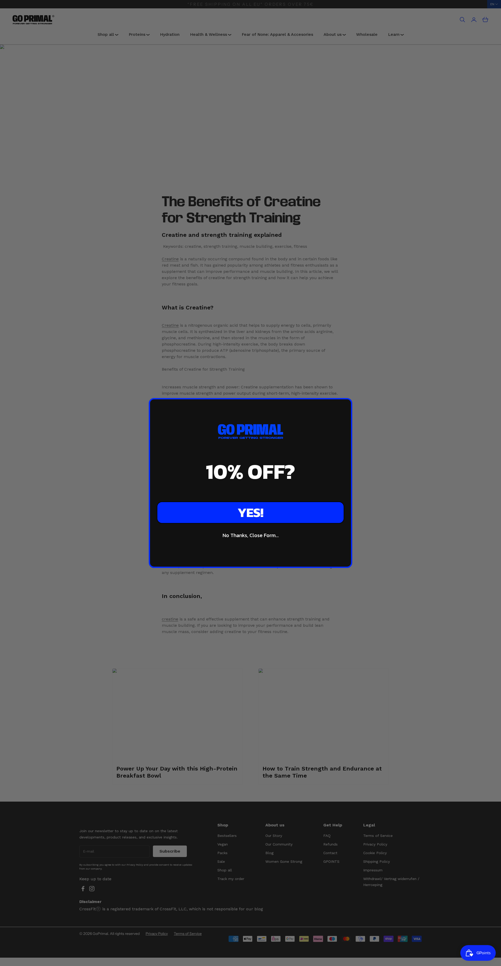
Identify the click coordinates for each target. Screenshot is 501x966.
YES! (250, 512)
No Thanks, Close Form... (251, 535)
